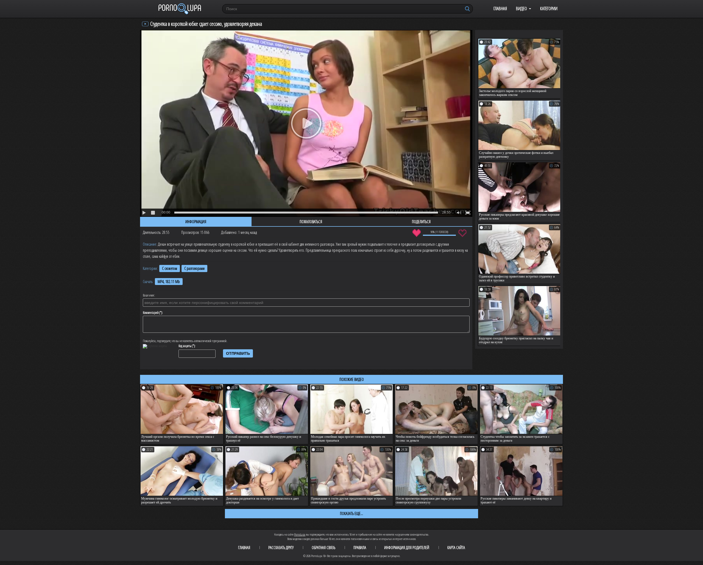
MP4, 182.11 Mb (169, 281)
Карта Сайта (456, 547)
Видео (521, 8)
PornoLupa (299, 534)
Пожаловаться (311, 221)
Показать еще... (351, 513)
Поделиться (421, 221)
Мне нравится (416, 233)
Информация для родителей (406, 547)
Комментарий (151, 313)
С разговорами (194, 268)
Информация (195, 221)
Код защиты (184, 346)
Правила (359, 547)
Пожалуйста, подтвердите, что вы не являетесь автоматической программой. (185, 341)
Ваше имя (148, 295)
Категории (548, 8)
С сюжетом (169, 268)
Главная (500, 8)
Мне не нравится (462, 233)
